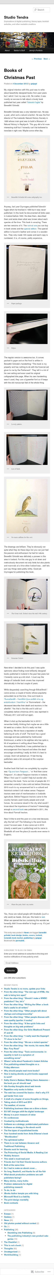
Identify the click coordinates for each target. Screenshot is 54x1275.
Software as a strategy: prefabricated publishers (26, 1124)
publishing (28, 938)
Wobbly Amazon (11, 1155)
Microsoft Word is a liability (17, 1196)
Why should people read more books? (22, 1070)
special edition (30, 228)
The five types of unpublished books (21, 1130)
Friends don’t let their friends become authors (25, 1161)
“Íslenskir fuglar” (34, 102)
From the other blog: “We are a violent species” (26, 1042)
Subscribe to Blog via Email (18, 950)
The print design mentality (16, 1199)
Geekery (8, 1216)
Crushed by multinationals (16, 1121)
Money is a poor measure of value (20, 1114)
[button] (26, 165)
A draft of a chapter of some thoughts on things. (26, 1098)
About (7, 50)
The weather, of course (14, 1105)
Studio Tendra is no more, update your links (24, 988)
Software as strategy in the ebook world (22, 1127)
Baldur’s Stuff (19, 50)
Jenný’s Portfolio (36, 50)
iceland (39, 935)
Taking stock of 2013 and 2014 (18, 1102)
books (25, 935)
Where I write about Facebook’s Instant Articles (26, 1061)
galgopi (34, 83)
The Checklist (10, 1242)
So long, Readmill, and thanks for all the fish (25, 1171)
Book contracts (11, 1202)
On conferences (11, 1117)
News (26, 932)
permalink (20, 940)
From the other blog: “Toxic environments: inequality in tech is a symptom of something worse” (25, 1054)
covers (32, 935)
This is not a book (12, 1245)
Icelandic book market (13, 938)
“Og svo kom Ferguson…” (19, 771)
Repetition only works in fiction (18, 1089)
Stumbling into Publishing (20, 1232)
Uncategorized (10, 1251)
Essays (7, 1213)
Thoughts (8, 1248)
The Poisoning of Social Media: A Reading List (26, 1152)
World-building (11, 1254)
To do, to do (9, 1190)
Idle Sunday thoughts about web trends (22, 1086)
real (43, 916)
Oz (5, 1226)
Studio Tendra (16, 17)
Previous (37, 58)
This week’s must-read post (17, 1158)
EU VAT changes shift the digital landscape (24, 1111)
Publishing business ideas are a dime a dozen (25, 1108)
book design (16, 935)
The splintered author (14, 1139)
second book (18, 809)
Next (47, 58)
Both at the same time (14, 1165)
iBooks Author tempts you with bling (21, 1193)
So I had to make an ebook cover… (20, 1168)
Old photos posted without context (20, 1223)
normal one (32, 225)
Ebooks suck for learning (15, 1149)
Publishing (9, 1229)
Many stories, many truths (16, 1180)
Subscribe (11, 970)
